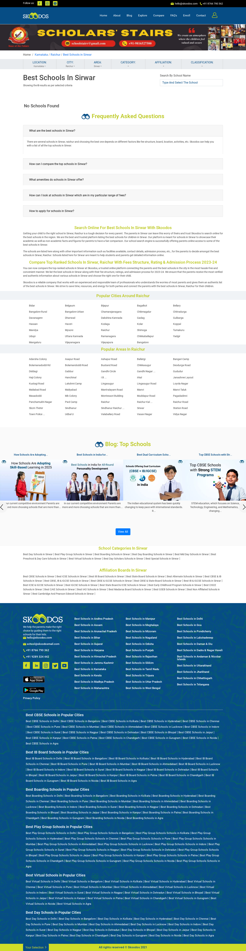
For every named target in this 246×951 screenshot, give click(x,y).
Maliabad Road (37, 389)
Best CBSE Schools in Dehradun (119, 732)
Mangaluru (35, 342)
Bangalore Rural (38, 311)
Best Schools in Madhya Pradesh (94, 682)
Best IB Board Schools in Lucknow (199, 764)
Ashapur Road (109, 359)
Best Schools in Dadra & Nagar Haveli (200, 650)
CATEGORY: (128, 62)
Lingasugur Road (146, 383)
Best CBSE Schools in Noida (200, 738)
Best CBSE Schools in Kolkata (120, 721)
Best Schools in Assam (88, 625)
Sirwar (140, 408)
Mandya (33, 330)
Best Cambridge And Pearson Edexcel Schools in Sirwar (63, 593)
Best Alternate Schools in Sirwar (184, 576)
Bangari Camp (181, 359)
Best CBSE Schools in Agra (42, 743)
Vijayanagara (72, 342)
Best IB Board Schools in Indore (46, 769)
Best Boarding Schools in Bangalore (86, 795)
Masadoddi (35, 395)
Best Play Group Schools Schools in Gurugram (93, 861)
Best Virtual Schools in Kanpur (67, 898)
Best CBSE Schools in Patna (80, 738)
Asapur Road (72, 359)
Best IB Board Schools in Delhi (44, 758)
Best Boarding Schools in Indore (58, 807)
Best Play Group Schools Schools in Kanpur (119, 855)
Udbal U (69, 414)
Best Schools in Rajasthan (141, 656)
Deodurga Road (182, 365)
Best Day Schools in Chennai (191, 918)
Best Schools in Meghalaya (142, 625)
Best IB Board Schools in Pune (69, 764)
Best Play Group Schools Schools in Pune (146, 838)
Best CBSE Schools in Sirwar (38, 576)
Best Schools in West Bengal (143, 688)
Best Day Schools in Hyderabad (153, 918)
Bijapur (105, 305)
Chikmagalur (144, 311)
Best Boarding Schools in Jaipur (80, 812)
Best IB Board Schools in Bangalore (85, 758)
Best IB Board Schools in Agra (119, 780)
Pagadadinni (180, 395)
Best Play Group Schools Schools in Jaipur (64, 855)
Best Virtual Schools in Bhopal (185, 892)
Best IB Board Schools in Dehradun (168, 769)
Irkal (139, 377)
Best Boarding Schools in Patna (162, 812)
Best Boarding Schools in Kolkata (130, 795)
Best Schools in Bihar (87, 637)
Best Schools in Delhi (190, 618)
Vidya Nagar (180, 414)
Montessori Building (112, 395)
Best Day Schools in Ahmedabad (108, 924)
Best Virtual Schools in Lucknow (178, 887)
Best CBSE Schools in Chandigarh (119, 738)
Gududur (178, 371)
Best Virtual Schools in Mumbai (93, 887)
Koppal (177, 324)
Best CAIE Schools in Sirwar (59, 589)
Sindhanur (71, 408)
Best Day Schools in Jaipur (173, 930)
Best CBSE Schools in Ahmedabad (121, 726)
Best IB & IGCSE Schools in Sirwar (202, 580)
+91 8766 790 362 (37, 650)
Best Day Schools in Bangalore (77, 918)
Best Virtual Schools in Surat (66, 892)
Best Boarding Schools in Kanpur (121, 812)
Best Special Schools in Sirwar (162, 558)
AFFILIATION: (163, 62)
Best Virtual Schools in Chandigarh (146, 898)
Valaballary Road (110, 414)
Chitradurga (180, 311)
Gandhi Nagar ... (146, 371)
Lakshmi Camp (73, 383)
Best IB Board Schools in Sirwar (106, 576)
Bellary (177, 305)
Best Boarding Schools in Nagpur (138, 807)
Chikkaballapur (145, 336)
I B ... (104, 377)
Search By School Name (175, 75)
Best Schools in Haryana (89, 650)
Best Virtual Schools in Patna (105, 898)
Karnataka (41, 54)
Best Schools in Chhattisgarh (194, 678)
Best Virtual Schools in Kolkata (123, 881)
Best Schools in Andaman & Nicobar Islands (199, 658)
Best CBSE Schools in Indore (202, 726)
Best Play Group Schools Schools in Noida (149, 861)
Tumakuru (178, 330)
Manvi (140, 389)
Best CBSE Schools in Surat (44, 732)
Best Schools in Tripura (140, 675)
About (116, 15)
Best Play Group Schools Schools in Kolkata (162, 833)
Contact (201, 15)
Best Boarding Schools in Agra (145, 818)
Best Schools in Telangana (193, 684)
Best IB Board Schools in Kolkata (129, 758)
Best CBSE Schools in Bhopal (158, 732)
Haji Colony (35, 377)
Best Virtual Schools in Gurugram (189, 898)
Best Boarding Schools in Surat (98, 807)
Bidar (32, 305)
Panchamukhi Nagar (40, 401)
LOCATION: (40, 64)
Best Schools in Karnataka (90, 669)
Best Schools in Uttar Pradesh (144, 682)
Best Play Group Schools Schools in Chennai (91, 838)
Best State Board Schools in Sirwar (145, 576)
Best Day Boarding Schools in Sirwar (152, 554)
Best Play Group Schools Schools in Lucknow (125, 844)
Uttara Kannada (74, 336)
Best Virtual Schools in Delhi (43, 881)
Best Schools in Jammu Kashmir (94, 663)
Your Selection (34, 947)
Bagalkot (142, 305)
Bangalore (143, 342)
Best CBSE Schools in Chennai (201, 721)
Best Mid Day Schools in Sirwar (192, 554)
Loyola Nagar (180, 383)
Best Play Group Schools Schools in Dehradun (148, 849)
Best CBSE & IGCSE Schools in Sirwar (111, 580)
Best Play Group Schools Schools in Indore (180, 844)
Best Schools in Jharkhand (193, 672)
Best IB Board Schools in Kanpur (98, 775)
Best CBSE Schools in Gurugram (161, 738)
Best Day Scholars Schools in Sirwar (123, 558)
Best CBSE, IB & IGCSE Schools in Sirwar (66, 580)
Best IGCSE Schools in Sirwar (81, 585)
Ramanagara (108, 336)
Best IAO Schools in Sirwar (91, 589)
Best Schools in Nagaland (141, 637)
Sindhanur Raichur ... (112, 408)
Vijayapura (107, 342)
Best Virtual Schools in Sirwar (85, 558)
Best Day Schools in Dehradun (101, 930)
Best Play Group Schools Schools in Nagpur (92, 849)
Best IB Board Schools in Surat (85, 769)
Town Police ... (37, 414)
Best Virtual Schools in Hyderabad (164, 881)
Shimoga (142, 330)
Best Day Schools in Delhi (41, 918)
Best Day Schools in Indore (184, 924)
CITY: (70, 64)
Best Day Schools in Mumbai (70, 924)
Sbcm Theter (36, 408)
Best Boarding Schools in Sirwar (112, 554)
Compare (158, 15)
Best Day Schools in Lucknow (148, 924)
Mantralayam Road (112, 389)
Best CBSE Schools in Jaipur (195, 732)
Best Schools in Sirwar (77, 54)
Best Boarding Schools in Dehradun (182, 807)
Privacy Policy (31, 698)
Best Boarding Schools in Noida (105, 818)
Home (103, 15)
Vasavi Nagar (144, 414)
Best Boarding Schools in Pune (69, 801)
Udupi (32, 336)
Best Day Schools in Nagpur (64, 930)
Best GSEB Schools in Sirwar (169, 589)
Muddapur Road (146, 395)
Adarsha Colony (38, 359)
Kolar (140, 324)
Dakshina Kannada (111, 317)
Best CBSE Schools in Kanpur (43, 738)
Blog (129, 15)
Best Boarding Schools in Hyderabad (174, 795)
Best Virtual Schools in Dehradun (144, 892)
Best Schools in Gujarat (88, 644)
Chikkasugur (144, 365)
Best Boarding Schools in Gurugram (62, 818)
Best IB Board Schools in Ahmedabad (154, 764)
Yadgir (176, 336)
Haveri (68, 324)
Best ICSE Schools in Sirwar (72, 576)
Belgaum (70, 305)
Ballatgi (141, 359)
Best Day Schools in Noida (165, 935)
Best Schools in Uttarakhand (194, 665)
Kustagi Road (36, 383)
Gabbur (69, 371)
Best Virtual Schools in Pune (55, 887)
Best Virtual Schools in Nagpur (104, 892)
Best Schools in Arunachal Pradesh (95, 631)
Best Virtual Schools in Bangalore (82, 881)
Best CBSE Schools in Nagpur (80, 732)
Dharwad (70, 317)
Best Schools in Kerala (88, 675)
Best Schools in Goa (189, 625)
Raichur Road (180, 401)
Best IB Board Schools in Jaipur (58, 775)
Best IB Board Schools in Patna (138, 775)
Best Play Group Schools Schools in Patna (172, 855)
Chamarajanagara (111, 311)
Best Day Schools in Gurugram (129, 935)
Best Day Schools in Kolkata (115, 918)
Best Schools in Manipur (140, 618)
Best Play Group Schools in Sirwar (73, 554)
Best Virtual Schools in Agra (74, 903)
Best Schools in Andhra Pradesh (93, 618)
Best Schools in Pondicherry (194, 631)
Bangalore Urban (74, 311)
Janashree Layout (183, 377)
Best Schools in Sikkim (140, 663)
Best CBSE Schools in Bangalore (80, 721)
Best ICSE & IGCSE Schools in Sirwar (43, 585)
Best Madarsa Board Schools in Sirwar (130, 589)
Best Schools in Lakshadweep (195, 637)
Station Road (180, 408)
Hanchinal (70, 377)
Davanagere (36, 317)
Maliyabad (71, 389)
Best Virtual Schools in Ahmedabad (135, 887)
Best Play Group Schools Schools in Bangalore (106, 833)
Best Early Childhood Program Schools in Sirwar (175, 585)
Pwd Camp (71, 401)
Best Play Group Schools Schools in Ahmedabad (67, 844)
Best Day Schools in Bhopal (138, 930)
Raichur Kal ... (145, 401)
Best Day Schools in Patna (52, 935)
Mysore (69, 330)
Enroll (186, 15)
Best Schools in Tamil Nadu (142, 669)
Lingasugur (107, 383)
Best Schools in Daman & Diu (194, 644)
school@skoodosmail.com (42, 644)
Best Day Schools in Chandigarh (89, 935)
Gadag (141, 317)
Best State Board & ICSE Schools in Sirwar (123, 585)
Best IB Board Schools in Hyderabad (172, 758)
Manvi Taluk (179, 389)
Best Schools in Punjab (140, 650)
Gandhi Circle (108, 371)
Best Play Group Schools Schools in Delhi (51, 833)
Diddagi (33, 371)
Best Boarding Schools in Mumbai (110, 801)
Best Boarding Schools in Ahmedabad (155, 801)
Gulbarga (178, 317)
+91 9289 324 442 (37, 656)
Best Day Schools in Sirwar (38, 554)
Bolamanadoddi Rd (39, 365)
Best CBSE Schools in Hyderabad (160, 721)
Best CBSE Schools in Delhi (42, 721)
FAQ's (173, 15)
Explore (142, 15)
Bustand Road (109, 365)
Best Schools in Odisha (140, 644)
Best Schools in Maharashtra (91, 688)
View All (123, 531)
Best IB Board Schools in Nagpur (125, 769)
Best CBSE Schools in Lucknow (163, 726)
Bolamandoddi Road (76, 365)
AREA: (98, 64)
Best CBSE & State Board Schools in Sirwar (158, 580)
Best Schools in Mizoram (141, 631)
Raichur (55, 54)
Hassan (33, 324)
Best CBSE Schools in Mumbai (80, 726)
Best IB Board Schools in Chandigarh (181, 775)
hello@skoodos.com (186, 3)
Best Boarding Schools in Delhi (44, 795)
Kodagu (105, 324)
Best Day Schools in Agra (199, 935)
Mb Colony (71, 395)
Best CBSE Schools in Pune (43, 726)
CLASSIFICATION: (202, 62)
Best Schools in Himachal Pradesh (95, 656)
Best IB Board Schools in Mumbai (110, 764)
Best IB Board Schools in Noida (80, 780)
